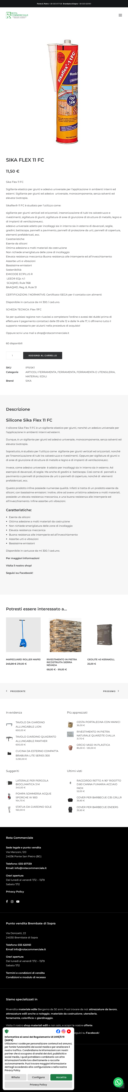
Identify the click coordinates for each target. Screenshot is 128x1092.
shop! (28, 565)
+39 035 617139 (55, 4)
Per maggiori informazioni (22, 558)
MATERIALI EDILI (36, 376)
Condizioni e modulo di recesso (26, 977)
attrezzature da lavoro (103, 1009)
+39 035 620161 (84, 4)
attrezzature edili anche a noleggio (28, 1013)
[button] (120, 15)
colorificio (27, 1018)
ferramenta (13, 1018)
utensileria (90, 1013)
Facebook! (26, 572)
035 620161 (24, 944)
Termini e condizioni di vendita (25, 972)
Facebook (92, 1032)
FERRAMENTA (67, 372)
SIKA (29, 380)
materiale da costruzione (66, 1013)
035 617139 (25, 863)
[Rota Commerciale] (17, 15)
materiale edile (27, 1009)
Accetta (61, 1077)
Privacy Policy (38, 1084)
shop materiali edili (36, 1025)
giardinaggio (45, 1018)
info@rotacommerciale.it (30, 868)
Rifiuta (16, 1077)
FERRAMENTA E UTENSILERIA (96, 372)
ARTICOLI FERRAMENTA (41, 372)
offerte (88, 1025)
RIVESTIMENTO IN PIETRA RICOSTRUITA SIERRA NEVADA (41, 662)
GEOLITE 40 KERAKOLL (80, 659)
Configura (38, 1077)
